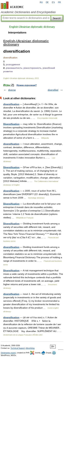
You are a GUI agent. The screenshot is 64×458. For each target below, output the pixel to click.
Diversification (11, 124)
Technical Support (18, 348)
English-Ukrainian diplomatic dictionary (32, 26)
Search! (57, 18)
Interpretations (17, 32)
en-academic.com (12, 5)
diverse (12, 90)
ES (53, 2)
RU (41, 2)
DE (47, 2)
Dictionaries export (8, 353)
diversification (11, 104)
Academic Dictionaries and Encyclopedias (28, 12)
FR (59, 2)
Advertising (30, 348)
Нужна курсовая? (27, 85)
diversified (53, 90)
